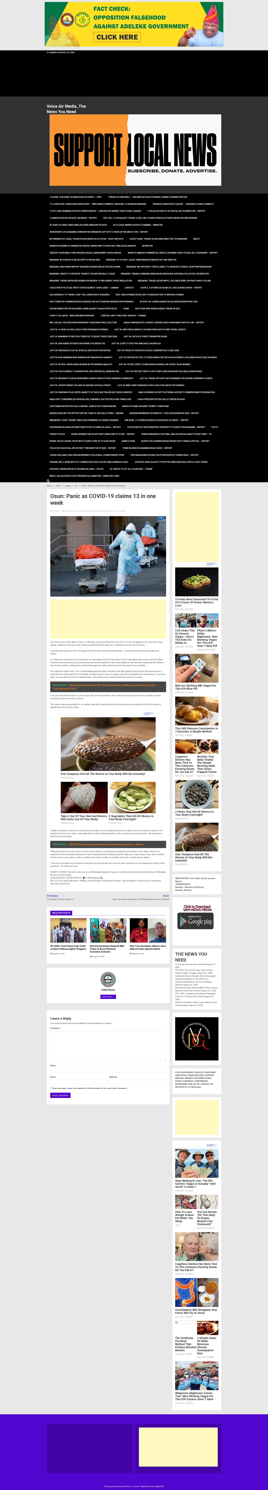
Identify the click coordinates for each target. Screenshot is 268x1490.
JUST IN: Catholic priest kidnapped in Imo (145, 336)
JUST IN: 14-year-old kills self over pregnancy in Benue (79, 329)
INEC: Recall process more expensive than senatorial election (83, 322)
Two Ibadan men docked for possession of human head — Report (164, 455)
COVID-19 (104, 511)
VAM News (56, 511)
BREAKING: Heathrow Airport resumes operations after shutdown (85, 267)
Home (126, 309)
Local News (89, 511)
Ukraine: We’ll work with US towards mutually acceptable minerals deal (89, 462)
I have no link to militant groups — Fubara (123, 315)
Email (52, 1077)
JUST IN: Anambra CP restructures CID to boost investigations (83, 336)
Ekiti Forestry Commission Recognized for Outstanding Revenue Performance (92, 302)
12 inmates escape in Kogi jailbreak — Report (73, 218)
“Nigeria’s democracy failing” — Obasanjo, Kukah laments (182, 204)
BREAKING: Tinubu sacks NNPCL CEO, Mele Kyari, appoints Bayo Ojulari (174, 281)
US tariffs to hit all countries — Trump (131, 469)
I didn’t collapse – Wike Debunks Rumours (72, 315)
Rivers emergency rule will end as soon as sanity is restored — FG (177, 434)
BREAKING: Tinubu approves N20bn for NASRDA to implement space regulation (91, 281)
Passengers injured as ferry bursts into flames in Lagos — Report (85, 427)
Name (53, 1065)
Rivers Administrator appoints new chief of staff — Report (103, 434)
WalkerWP (159, 1486)
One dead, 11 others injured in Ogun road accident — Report (157, 420)
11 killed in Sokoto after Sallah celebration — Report (176, 211)
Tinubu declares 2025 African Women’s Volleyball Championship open (87, 455)
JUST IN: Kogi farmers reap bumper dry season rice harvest (81, 357)
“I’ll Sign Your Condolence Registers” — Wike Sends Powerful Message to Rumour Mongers (98, 204)
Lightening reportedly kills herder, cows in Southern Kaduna (83, 406)
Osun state (113, 511)
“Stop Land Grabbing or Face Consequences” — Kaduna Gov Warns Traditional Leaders (95, 211)
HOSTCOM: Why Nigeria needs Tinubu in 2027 (157, 309)
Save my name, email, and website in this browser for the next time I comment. (90, 1088)
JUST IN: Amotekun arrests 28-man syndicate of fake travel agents (150, 329)
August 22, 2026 (58, 954)
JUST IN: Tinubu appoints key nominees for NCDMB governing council (176, 378)
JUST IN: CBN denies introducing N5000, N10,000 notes (77, 343)
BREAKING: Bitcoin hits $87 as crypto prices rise (75, 260)
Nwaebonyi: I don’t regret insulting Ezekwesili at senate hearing (84, 420)
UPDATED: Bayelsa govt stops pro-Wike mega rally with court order (171, 462)
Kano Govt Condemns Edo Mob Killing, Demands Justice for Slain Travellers (90, 399)
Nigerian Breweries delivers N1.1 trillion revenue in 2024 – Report (164, 413)
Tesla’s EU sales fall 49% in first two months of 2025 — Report (83, 448)
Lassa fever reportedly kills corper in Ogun (161, 399)
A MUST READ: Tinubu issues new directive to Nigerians (158, 239)
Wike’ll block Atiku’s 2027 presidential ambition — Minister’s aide (84, 476)
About (196, 239)
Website (113, 1077)
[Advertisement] (134, 74)
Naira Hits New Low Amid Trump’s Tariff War (145, 406)
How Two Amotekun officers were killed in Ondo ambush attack (148, 947)
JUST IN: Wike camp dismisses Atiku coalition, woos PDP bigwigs (150, 385)
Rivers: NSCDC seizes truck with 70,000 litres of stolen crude (82, 441)
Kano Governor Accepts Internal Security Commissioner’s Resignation (176, 392)
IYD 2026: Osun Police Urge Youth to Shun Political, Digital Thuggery (68, 947)
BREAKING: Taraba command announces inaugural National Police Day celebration (165, 274)
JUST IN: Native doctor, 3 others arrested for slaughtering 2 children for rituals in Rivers (168, 357)
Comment (55, 1028)
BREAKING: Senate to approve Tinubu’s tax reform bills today (82, 274)
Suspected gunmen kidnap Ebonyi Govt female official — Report (175, 441)
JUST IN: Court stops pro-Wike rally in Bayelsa (136, 343)
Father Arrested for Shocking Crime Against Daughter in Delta (83, 309)
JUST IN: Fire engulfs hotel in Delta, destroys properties (80, 350)
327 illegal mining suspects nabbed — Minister (138, 225)
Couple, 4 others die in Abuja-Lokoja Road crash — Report (171, 288)
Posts (214, 427)
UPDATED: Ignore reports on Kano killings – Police (76, 469)
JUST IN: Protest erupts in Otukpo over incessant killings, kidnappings (163, 371)
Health (81, 511)
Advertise (147, 246)
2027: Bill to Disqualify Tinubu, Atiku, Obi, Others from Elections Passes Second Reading (150, 218)
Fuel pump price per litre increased (190, 964)
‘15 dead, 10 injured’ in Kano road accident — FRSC (76, 197)
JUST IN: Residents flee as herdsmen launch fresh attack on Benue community (91, 378)
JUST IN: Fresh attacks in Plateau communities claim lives (148, 350)
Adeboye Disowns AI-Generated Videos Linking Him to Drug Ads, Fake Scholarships (93, 246)
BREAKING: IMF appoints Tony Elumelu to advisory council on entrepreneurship (169, 267)
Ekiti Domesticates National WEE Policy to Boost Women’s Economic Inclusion (107, 949)
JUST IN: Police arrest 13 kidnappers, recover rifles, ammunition (84, 371)
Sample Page (128, 441)
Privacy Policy (57, 434)
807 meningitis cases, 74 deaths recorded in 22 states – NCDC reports (87, 239)
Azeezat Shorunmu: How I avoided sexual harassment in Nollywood (86, 253)
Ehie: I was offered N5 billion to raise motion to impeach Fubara (150, 295)
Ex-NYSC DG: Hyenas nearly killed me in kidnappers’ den (168, 302)
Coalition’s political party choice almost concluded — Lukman (84, 288)
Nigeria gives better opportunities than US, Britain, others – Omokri (86, 413)
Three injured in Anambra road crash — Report (147, 448)
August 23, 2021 (70, 511)
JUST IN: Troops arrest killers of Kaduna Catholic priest (80, 385)
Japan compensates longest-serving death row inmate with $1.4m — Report (163, 322)
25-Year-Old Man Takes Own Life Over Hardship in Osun (78, 225)
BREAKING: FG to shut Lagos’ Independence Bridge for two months (141, 260)
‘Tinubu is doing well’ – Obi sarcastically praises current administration (147, 197)
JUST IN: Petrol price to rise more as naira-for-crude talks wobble (155, 364)
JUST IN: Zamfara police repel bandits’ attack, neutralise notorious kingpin (91, 392)
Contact (129, 288)
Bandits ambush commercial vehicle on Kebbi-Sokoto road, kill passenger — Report (173, 253)
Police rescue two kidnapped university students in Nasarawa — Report (166, 427)
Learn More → (108, 997)
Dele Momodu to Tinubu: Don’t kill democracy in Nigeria (79, 295)
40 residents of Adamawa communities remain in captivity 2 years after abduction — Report (99, 232)
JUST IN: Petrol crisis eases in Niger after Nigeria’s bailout (81, 364)
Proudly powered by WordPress (118, 1486)
